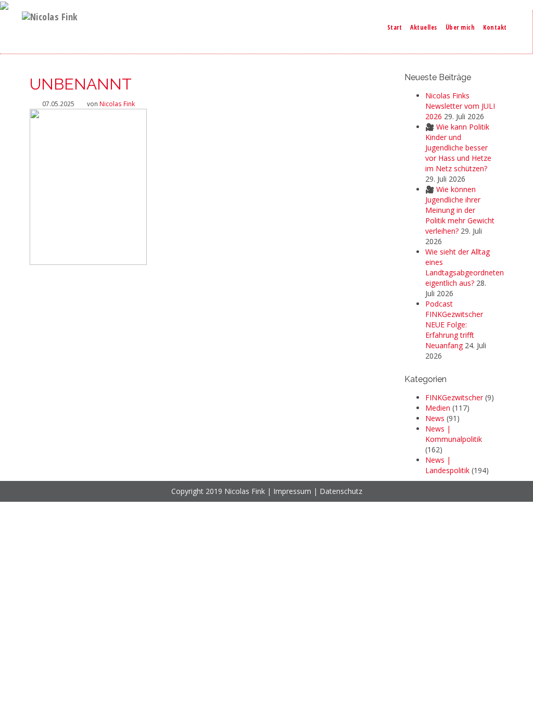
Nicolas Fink (117, 103)
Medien (437, 408)
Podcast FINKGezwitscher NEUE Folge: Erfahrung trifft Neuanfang (454, 324)
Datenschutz (341, 491)
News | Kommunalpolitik (453, 434)
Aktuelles (423, 27)
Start (394, 27)
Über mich (460, 27)
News (435, 418)
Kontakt (495, 27)
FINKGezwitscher (454, 397)
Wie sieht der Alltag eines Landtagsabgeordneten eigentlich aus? (464, 267)
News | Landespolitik (447, 465)
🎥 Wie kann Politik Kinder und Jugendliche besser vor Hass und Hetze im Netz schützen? (458, 147)
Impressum (292, 491)
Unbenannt (81, 84)
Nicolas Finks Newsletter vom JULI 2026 (460, 106)
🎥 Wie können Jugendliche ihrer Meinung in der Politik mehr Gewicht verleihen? (459, 210)
